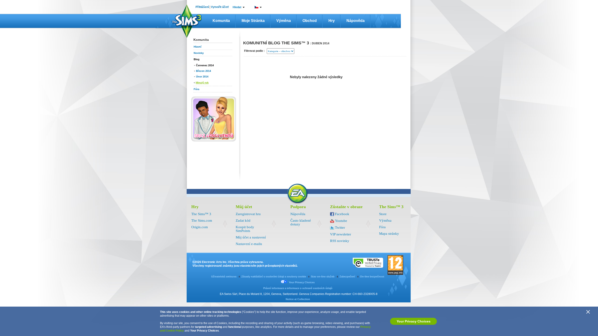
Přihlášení (202, 7)
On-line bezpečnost (372, 276)
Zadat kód (243, 220)
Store (383, 214)
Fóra (382, 227)
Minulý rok (202, 82)
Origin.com (199, 227)
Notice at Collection (298, 299)
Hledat (237, 7)
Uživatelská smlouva (224, 276)
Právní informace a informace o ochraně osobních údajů (297, 288)
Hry (331, 21)
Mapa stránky (389, 233)
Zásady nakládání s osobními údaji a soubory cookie (274, 276)
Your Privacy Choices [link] (302, 282)
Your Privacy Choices (414, 321)
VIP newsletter (340, 234)
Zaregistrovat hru (248, 214)
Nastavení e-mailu (249, 244)
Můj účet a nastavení (251, 237)
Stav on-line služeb (323, 276)
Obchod (310, 21)
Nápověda (355, 21)
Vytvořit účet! (220, 7)
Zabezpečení (347, 276)
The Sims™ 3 (201, 214)
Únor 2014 (202, 76)
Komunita (221, 21)
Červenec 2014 (205, 65)
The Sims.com (201, 220)
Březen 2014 (203, 71)
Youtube (341, 221)
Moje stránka (253, 21)
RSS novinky (339, 241)
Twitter (340, 227)
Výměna (283, 21)
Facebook (342, 214)
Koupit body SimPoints (245, 229)
